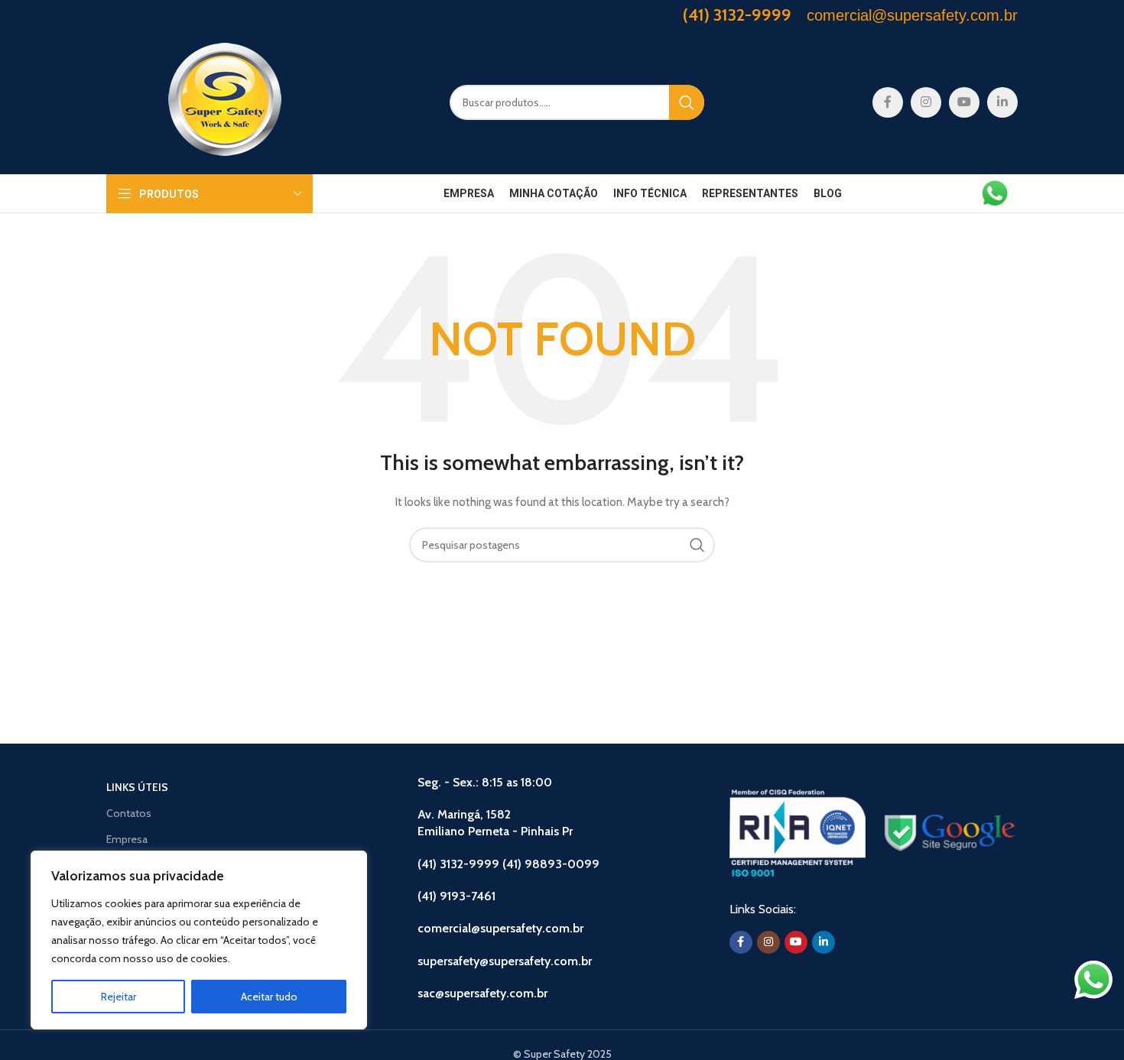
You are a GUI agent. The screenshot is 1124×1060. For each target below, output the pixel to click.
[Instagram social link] (926, 102)
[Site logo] (224, 101)
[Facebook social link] (887, 102)
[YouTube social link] (964, 102)
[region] (199, 940)
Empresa (127, 839)
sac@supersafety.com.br (482, 993)
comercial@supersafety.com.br (500, 928)
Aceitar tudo (269, 996)
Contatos (128, 813)
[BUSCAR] (686, 102)
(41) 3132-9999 (737, 15)
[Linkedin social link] (1002, 102)
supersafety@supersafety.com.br (504, 961)
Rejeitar (118, 996)
